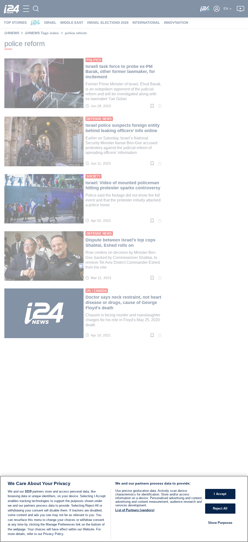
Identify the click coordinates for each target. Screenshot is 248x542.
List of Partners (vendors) (134, 510)
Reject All (220, 508)
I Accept (220, 494)
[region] (124, 509)
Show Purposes (220, 523)
